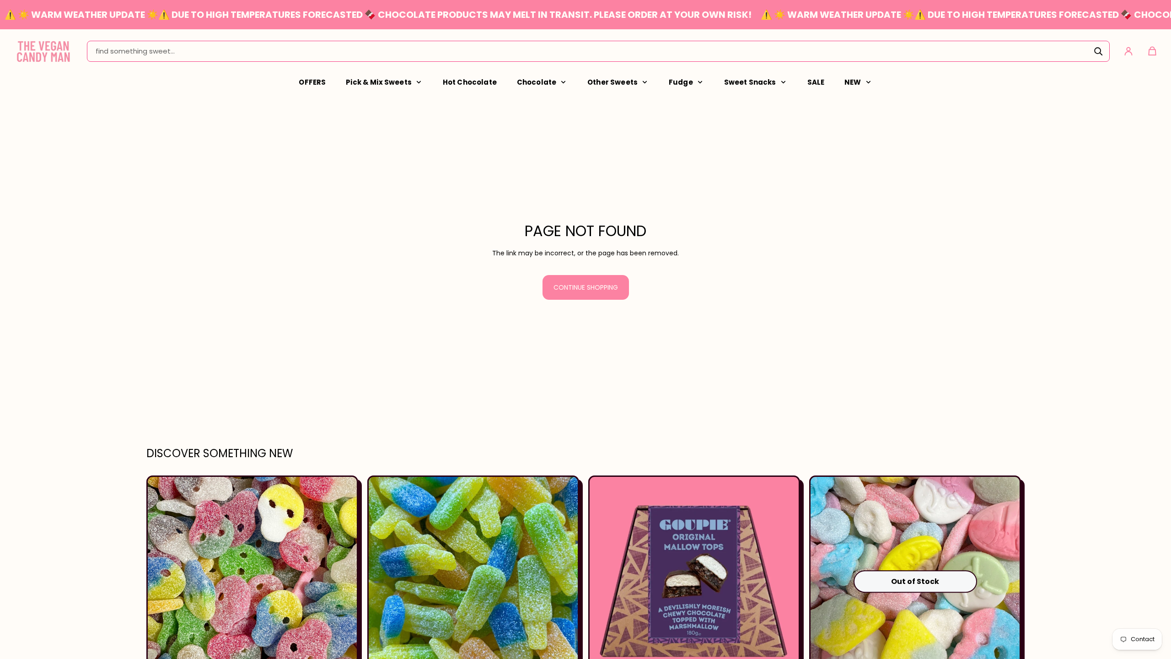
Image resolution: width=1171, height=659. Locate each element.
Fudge (681, 82)
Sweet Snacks (750, 82)
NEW (852, 82)
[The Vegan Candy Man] (43, 51)
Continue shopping (585, 287)
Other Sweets (612, 82)
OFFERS (312, 82)
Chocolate (536, 82)
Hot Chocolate (470, 82)
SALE (816, 82)
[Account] (1128, 51)
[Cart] (1152, 51)
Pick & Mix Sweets (379, 82)
